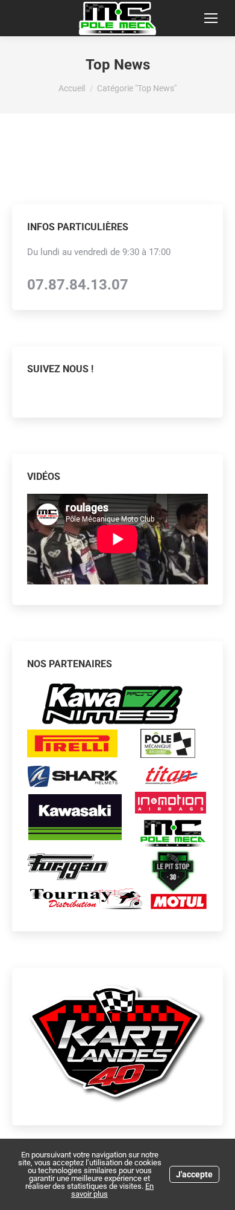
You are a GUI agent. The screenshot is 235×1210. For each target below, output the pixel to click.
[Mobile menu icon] (211, 18)
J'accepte (194, 1174)
